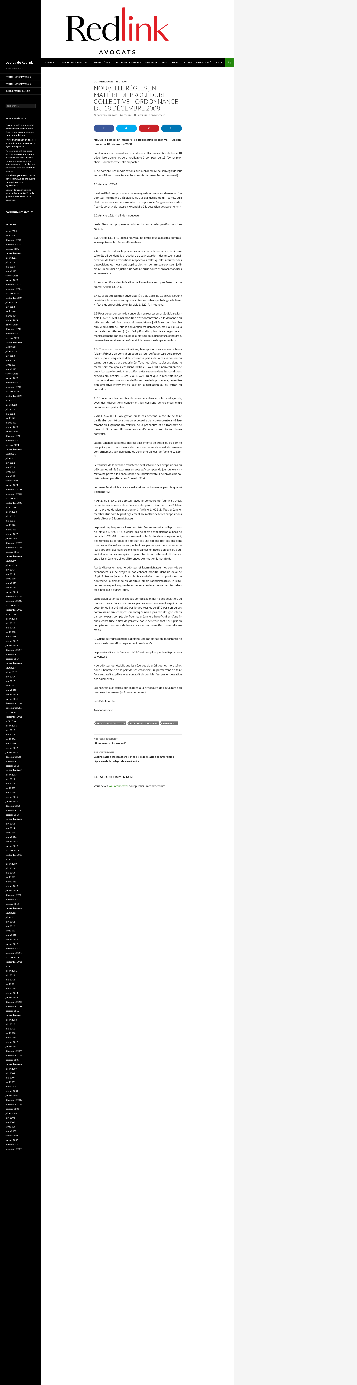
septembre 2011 (14, 961)
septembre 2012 (14, 908)
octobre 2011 (12, 957)
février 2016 (12, 748)
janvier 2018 (12, 645)
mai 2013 (10, 872)
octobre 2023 (12, 338)
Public (175, 62)
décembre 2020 (14, 489)
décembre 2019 (14, 543)
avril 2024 (10, 311)
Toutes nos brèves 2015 (18, 77)
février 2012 (12, 939)
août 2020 (11, 507)
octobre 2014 (12, 814)
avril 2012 (10, 930)
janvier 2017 (12, 699)
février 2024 (12, 320)
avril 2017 (10, 685)
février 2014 (12, 841)
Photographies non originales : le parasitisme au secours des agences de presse (21, 143)
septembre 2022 (14, 396)
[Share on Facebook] (104, 128)
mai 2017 (10, 681)
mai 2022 (10, 413)
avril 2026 (10, 235)
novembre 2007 (14, 1149)
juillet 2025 (11, 257)
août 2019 (11, 560)
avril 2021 (10, 471)
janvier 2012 (12, 944)
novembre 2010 (14, 1006)
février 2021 (12, 480)
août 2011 (11, 966)
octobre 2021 (12, 445)
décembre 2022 (14, 382)
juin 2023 (10, 355)
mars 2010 (11, 1037)
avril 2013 (10, 877)
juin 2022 (10, 409)
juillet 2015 (11, 774)
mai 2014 (10, 828)
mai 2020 (10, 520)
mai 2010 (10, 1028)
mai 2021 (10, 467)
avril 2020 (10, 525)
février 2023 (12, 373)
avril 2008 (10, 1126)
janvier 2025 (12, 280)
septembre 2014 (14, 819)
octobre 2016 (12, 712)
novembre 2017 (14, 654)
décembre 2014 (14, 805)
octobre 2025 (12, 248)
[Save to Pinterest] (149, 128)
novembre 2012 (14, 899)
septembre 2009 (14, 1064)
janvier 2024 (12, 324)
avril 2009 (10, 1082)
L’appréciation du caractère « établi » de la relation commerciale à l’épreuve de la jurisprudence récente (134, 757)
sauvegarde (170, 723)
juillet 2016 (11, 725)
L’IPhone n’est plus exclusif (110, 741)
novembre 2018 (14, 600)
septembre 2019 (14, 556)
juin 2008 (10, 1117)
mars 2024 (11, 315)
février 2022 (12, 427)
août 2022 (11, 400)
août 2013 (11, 859)
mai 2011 (10, 979)
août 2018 (11, 614)
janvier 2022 (12, 431)
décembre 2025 (14, 240)
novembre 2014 (14, 810)
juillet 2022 (11, 404)
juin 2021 (10, 462)
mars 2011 (11, 988)
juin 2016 (10, 730)
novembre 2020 (14, 494)
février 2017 (12, 694)
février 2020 (12, 534)
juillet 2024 (11, 302)
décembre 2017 (14, 649)
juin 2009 (10, 1073)
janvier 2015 (12, 801)
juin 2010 (10, 1024)
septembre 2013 (14, 854)
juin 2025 (10, 262)
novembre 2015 (14, 761)
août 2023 (11, 347)
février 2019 (12, 587)
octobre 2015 (12, 765)
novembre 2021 (14, 440)
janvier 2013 (12, 890)
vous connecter (118, 786)
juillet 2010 (11, 1019)
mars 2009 (11, 1086)
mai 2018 (10, 627)
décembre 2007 (14, 1144)
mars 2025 (11, 271)
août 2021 (11, 453)
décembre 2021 (14, 436)
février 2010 (12, 1042)
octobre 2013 (12, 850)
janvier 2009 (12, 1095)
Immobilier (151, 62)
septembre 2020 (14, 502)
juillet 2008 (11, 1113)
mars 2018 (11, 636)
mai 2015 (10, 783)
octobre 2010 (12, 1010)
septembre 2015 (14, 770)
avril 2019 (10, 578)
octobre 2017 (12, 658)
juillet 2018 (11, 618)
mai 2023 (10, 360)
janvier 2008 (12, 1140)
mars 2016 (11, 743)
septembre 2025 (14, 253)
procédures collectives (111, 723)
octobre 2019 (12, 551)
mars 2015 (11, 792)
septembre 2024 (14, 297)
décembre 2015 (14, 756)
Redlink (126, 115)
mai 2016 (10, 734)
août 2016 (11, 721)
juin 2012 (10, 921)
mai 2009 (10, 1077)
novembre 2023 (14, 333)
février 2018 (12, 641)
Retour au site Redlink (18, 91)
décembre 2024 (14, 284)
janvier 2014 (12, 846)
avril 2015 (10, 788)
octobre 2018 (12, 605)
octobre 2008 (12, 1108)
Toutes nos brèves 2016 (18, 84)
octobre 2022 (12, 391)
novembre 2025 (14, 244)
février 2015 (12, 797)
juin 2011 (10, 975)
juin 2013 (10, 868)
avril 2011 (10, 984)
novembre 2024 (14, 289)
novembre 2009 (14, 1055)
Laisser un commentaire (151, 115)
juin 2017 (10, 676)
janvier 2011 (12, 997)
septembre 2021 (14, 449)
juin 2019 (10, 569)
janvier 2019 (12, 592)
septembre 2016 (14, 716)
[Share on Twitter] (126, 128)
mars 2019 (11, 583)
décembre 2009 (14, 1051)
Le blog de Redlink (19, 62)
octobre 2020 (12, 498)
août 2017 (11, 667)
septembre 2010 (14, 1015)
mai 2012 (10, 926)
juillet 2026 (11, 231)
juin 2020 (10, 516)
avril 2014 (10, 832)
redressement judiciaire (143, 723)
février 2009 (12, 1091)
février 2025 (12, 275)
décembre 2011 (14, 948)
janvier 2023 (12, 378)
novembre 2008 (14, 1104)
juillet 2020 (11, 511)
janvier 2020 (12, 538)
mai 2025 (10, 266)
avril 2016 (10, 739)
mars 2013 (11, 881)
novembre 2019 (14, 547)
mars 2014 (11, 837)
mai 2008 (10, 1122)
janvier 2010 (12, 1046)
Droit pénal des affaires (128, 62)
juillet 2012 (11, 917)
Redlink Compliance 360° (197, 62)
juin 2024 (10, 306)
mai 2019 (10, 574)
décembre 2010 (14, 1002)
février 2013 (12, 886)
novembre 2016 (14, 707)
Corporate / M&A (100, 62)
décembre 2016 (14, 703)
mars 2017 (11, 690)
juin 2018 (10, 623)
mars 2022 (11, 422)
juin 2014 (10, 823)
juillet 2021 (11, 458)
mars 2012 (11, 935)
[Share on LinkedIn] (171, 128)
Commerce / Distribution (73, 62)
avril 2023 (10, 364)
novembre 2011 (14, 952)
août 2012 (11, 912)
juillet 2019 (11, 565)
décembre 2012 (14, 895)
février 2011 (12, 993)
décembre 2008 (14, 1100)
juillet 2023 (11, 351)
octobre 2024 (12, 293)
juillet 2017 (11, 672)
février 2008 (12, 1135)
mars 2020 (11, 529)
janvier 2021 (12, 485)
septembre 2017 (14, 663)
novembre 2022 (14, 387)
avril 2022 (10, 418)
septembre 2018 (14, 609)
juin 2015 (10, 779)
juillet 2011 (11, 970)
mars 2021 (11, 476)
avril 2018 (10, 632)
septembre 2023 (14, 342)
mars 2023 (11, 369)
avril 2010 (10, 1033)
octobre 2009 (12, 1059)
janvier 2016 (12, 752)
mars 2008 (11, 1131)
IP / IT (164, 62)
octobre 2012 (12, 903)
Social (219, 62)
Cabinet (49, 62)
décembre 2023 (14, 329)
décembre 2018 (14, 596)
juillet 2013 (11, 863)
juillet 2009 (11, 1068)
